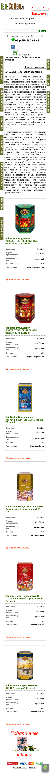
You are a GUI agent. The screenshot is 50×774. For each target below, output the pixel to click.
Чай (46, 8)
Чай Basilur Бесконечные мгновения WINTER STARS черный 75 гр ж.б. (24, 419)
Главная (8, 57)
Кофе (36, 8)
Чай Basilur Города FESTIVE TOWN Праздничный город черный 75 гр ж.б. (24, 509)
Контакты (35, 18)
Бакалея (38, 13)
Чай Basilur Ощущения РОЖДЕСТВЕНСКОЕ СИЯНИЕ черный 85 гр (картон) (21, 241)
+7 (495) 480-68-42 (27, 40)
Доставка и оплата (19, 18)
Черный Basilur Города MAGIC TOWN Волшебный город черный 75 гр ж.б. (24, 598)
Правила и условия (25, 23)
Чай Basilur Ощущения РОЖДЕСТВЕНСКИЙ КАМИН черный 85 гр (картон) (21, 330)
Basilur (16, 57)
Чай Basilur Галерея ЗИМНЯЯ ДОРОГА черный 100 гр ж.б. (21, 686)
